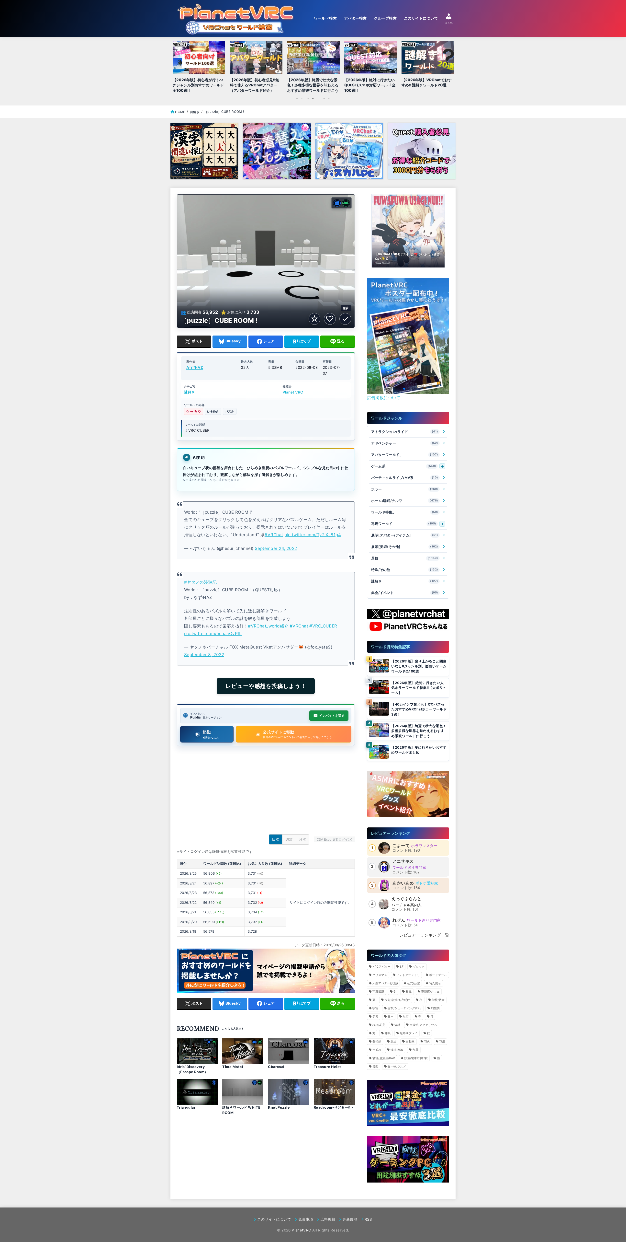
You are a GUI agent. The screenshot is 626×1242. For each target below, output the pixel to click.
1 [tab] (296, 98)
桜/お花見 (378, 1025)
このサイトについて (421, 18)
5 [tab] (318, 98)
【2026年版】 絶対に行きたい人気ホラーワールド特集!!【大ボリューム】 (418, 688)
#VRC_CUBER (323, 625)
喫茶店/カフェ (430, 991)
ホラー (404, 489)
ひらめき (213, 411)
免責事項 (305, 1219)
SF (401, 966)
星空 (406, 1016)
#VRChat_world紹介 (268, 625)
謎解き (189, 392)
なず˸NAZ (194, 367)
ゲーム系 (403, 466)
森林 (397, 1025)
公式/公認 (413, 983)
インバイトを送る (332, 716)
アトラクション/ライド (404, 431)
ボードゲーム (438, 975)
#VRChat (274, 534)
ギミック (419, 966)
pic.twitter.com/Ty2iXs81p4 (312, 534)
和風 (409, 991)
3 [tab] (307, 98)
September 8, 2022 (204, 654)
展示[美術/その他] (404, 547)
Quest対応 (193, 411)
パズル (229, 411)
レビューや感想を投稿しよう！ (265, 686)
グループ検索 (385, 18)
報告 (346, 308)
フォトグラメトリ (408, 975)
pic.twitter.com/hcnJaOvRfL (213, 633)
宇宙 (375, 1008)
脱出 (393, 1041)
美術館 (376, 1041)
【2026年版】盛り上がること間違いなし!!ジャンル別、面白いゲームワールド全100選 (418, 666)
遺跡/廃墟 (397, 1050)
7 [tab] (329, 98)
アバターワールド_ (404, 455)
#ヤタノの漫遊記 (200, 582)
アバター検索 (355, 18)
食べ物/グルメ (397, 1066)
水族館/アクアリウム (423, 1025)
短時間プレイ (408, 1033)
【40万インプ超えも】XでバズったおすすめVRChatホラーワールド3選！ (419, 709)
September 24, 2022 (276, 548)
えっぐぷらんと (406, 898)
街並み (376, 1050)
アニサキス (403, 861)
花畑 (442, 1041)
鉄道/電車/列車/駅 (416, 1058)
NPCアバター (381, 966)
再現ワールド (403, 524)
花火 (427, 1041)
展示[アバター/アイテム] (404, 535)
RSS (368, 1219)
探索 (375, 1016)
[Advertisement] (266, 791)
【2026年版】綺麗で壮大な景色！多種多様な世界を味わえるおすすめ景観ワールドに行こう (418, 731)
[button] (400, 389)
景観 (404, 558)
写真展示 (435, 983)
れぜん (398, 920)
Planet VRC (293, 392)
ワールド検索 (325, 18)
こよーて (401, 845)
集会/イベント (404, 593)
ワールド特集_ (404, 512)
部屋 (415, 1050)
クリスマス (379, 975)
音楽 (375, 1066)
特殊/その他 (404, 570)
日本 (390, 1016)
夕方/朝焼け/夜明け (397, 1000)
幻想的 (435, 1008)
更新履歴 (349, 1219)
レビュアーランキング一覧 (424, 935)
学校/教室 (438, 1000)
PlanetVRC (301, 1230)
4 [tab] (313, 98)
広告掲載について (383, 397)
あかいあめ (403, 883)
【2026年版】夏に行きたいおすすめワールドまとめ (418, 749)
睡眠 (388, 1033)
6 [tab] (323, 98)
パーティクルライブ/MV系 (404, 478)
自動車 (410, 1041)
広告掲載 (327, 1219)
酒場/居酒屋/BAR (383, 1058)
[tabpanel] (313, 68)
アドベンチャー (404, 443)
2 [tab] (302, 98)
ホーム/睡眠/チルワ (404, 501)
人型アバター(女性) (385, 983)
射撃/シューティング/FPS (405, 1008)
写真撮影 (378, 991)
